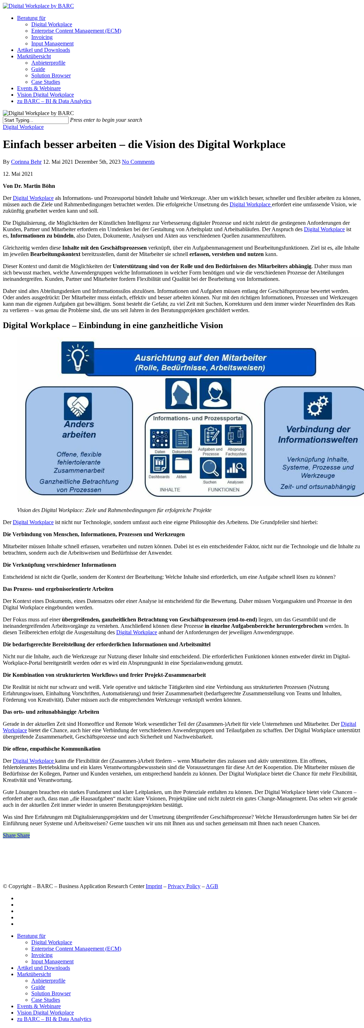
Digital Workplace (51, 24)
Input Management (52, 43)
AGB (212, 886)
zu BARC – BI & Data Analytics (54, 101)
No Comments (138, 162)
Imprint (154, 886)
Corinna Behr (26, 162)
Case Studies (45, 82)
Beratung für (31, 18)
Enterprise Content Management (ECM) (76, 31)
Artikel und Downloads (43, 50)
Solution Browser (51, 75)
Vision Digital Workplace (45, 95)
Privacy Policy (184, 886)
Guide (38, 69)
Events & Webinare (39, 88)
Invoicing (42, 37)
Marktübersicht (34, 56)
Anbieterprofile (48, 63)
